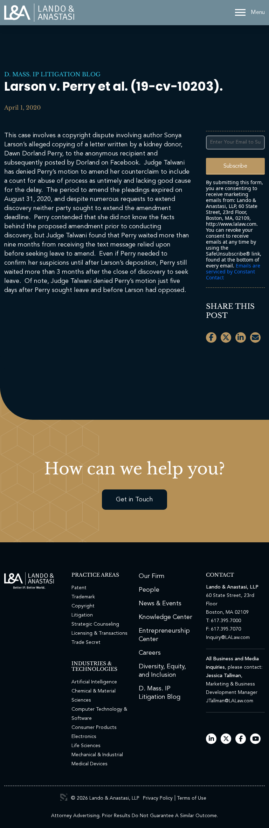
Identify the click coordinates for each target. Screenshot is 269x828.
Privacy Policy (158, 798)
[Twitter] (226, 739)
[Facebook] (241, 739)
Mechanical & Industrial (97, 754)
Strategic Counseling (95, 624)
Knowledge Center (165, 617)
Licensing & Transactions (99, 633)
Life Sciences (86, 745)
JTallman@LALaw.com (229, 700)
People (149, 590)
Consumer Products (94, 727)
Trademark (83, 596)
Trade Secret (86, 642)
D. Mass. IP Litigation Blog (52, 74)
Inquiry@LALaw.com (228, 637)
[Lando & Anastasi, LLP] (39, 13)
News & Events (160, 603)
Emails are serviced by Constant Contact (233, 271)
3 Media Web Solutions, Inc (63, 797)
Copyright (83, 606)
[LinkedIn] (211, 739)
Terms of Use (191, 798)
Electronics (83, 736)
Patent (79, 587)
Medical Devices (89, 763)
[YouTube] (255, 739)
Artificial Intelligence (94, 682)
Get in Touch (134, 499)
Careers (150, 653)
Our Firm (152, 576)
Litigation (82, 615)
